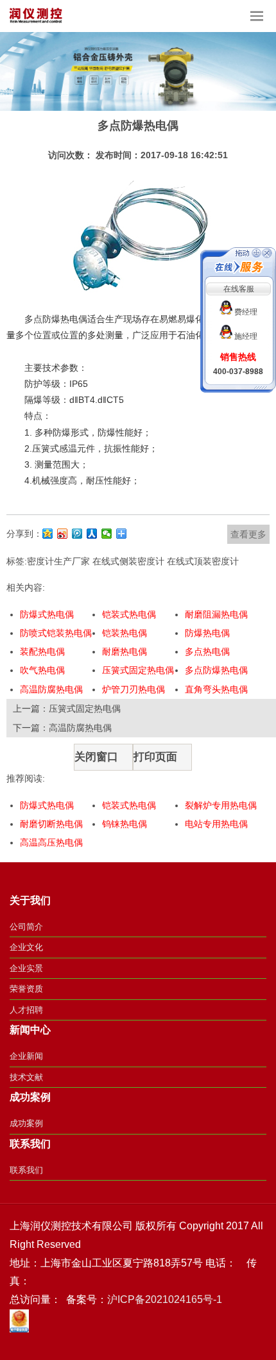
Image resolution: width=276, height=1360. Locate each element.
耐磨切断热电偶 (51, 824)
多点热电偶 (207, 651)
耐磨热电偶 (124, 651)
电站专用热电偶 (216, 824)
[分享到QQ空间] (47, 533)
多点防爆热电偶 (216, 670)
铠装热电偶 (124, 633)
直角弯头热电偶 (216, 689)
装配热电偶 (42, 651)
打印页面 (155, 757)
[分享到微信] (106, 533)
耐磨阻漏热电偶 (216, 614)
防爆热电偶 (207, 633)
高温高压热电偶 (51, 842)
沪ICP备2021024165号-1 (164, 1299)
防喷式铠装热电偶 (56, 633)
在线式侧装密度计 (128, 561)
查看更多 (248, 534)
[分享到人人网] (92, 533)
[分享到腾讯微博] (77, 533)
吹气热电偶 (42, 670)
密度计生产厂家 (58, 561)
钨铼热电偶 (124, 824)
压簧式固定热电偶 (138, 670)
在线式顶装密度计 (203, 561)
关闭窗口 (96, 757)
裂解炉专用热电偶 (221, 805)
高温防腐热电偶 (51, 689)
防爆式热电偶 (47, 614)
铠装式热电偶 (129, 614)
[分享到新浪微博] (62, 533)
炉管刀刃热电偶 (133, 689)
